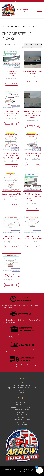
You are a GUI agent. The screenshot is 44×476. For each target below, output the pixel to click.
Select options (11, 84)
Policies (22, 393)
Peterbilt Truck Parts (22, 405)
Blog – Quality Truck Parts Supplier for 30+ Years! (22, 388)
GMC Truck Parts (22, 417)
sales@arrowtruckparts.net (22, 11)
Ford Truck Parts (22, 425)
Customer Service (22, 390)
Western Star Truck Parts (22, 420)
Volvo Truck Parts (22, 415)
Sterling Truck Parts (22, 422)
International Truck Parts (22, 410)
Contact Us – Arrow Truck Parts (22, 385)
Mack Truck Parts (22, 412)
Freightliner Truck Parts (22, 402)
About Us (22, 383)
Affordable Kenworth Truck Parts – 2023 (22, 407)
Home (5, 27)
